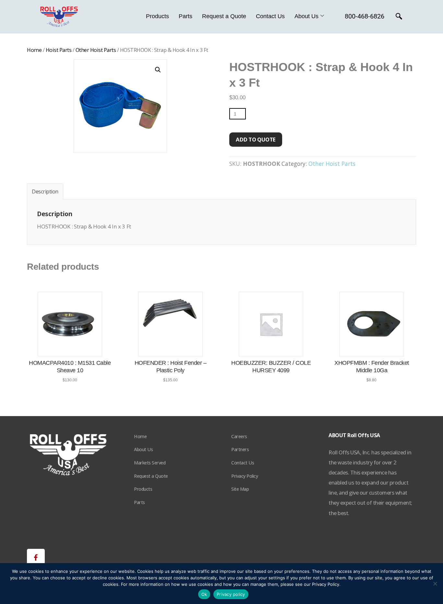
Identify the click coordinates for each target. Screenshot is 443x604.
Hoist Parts (59, 50)
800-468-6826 (364, 16)
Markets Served (149, 463)
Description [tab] (45, 191)
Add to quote (256, 139)
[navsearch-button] (398, 16)
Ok (204, 594)
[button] (158, 70)
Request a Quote (224, 16)
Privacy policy (231, 594)
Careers (239, 436)
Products (157, 16)
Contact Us (270, 16)
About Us (306, 16)
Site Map (240, 489)
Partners (240, 449)
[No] (435, 583)
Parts (185, 16)
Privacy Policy (244, 476)
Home (34, 50)
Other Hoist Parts (96, 50)
